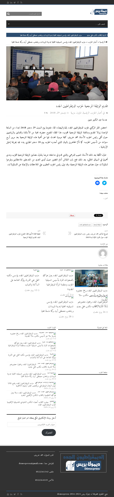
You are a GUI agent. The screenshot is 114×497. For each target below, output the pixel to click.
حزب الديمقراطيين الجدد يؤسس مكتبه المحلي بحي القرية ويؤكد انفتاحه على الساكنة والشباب (23, 280)
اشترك (48, 432)
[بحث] (8, 14)
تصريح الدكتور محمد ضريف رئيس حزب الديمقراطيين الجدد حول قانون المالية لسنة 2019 (91, 234)
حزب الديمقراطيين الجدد (85, 224)
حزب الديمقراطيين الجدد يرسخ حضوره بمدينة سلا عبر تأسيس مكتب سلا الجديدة (33, 335)
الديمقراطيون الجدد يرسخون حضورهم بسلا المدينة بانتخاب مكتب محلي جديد (92, 304)
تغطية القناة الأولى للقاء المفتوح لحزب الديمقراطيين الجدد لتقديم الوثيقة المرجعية (24, 234)
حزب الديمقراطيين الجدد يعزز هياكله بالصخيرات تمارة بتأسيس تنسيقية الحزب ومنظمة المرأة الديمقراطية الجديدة (58, 282)
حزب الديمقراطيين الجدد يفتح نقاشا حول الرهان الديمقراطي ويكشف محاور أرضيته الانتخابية (32, 384)
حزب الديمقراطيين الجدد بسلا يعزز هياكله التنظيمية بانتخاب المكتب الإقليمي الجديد (33, 394)
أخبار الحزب (92, 42)
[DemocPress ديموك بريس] (99, 14)
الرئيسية (102, 42)
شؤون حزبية (76, 113)
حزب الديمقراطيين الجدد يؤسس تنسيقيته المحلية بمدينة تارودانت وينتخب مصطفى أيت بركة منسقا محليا (62, 35)
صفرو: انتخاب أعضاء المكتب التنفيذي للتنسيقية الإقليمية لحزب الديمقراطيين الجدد (31, 403)
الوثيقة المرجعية (97, 224)
